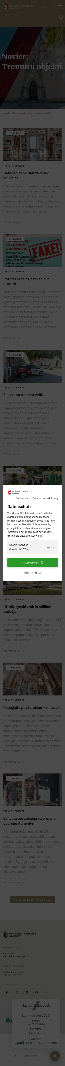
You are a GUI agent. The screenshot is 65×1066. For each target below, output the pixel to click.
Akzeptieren (30, 562)
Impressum (22, 498)
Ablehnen (31, 573)
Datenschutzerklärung (45, 498)
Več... (49, 547)
